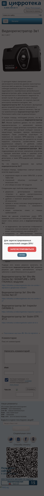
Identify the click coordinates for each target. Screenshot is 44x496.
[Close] (42, 236)
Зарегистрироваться (22, 249)
